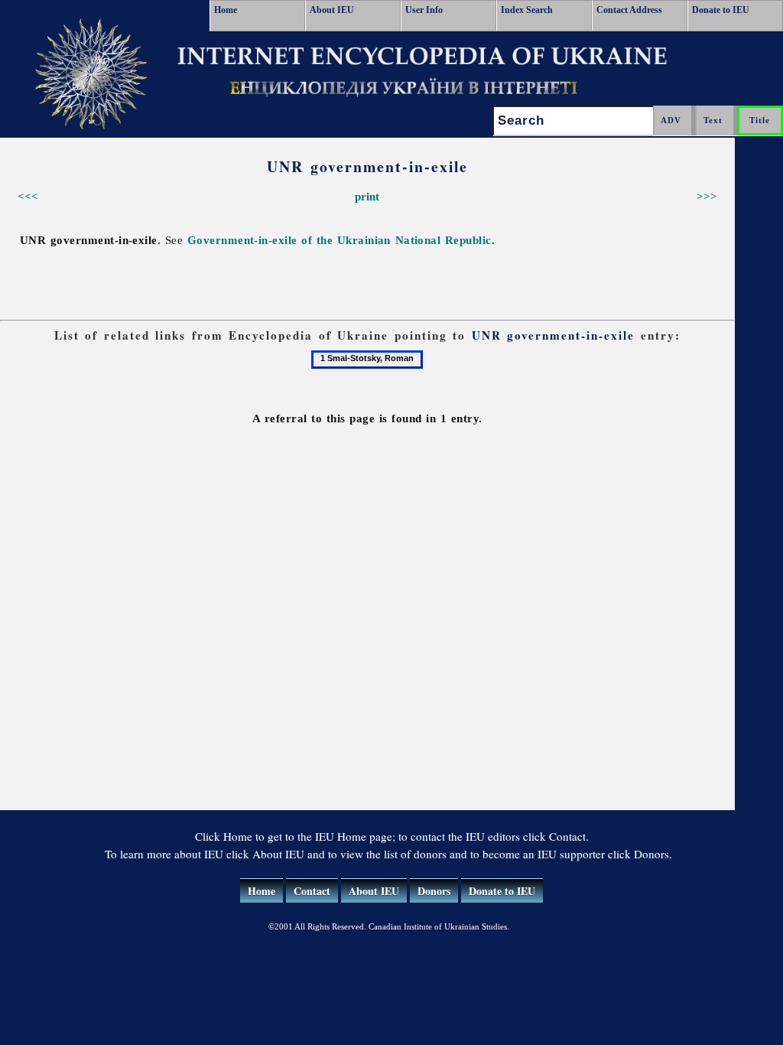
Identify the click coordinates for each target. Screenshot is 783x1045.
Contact (312, 891)
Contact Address (629, 10)
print (367, 196)
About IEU (332, 10)
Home (225, 10)
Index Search (527, 10)
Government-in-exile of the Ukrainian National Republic (339, 239)
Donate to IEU (720, 10)
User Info (424, 10)
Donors (433, 891)
